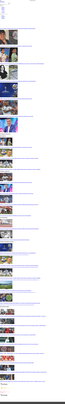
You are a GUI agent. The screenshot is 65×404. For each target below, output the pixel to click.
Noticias (3, 9)
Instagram (3, 12)
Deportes (3, 8)
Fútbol (3, 6)
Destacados (3, 18)
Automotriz (3, 7)
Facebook (3, 11)
